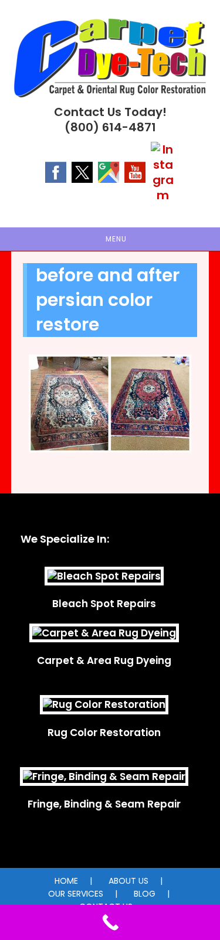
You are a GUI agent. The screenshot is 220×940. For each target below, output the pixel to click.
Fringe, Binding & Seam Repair (104, 804)
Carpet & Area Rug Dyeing (104, 660)
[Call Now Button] (110, 922)
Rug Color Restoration (104, 733)
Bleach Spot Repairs (104, 604)
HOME (66, 881)
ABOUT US (128, 881)
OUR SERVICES (75, 894)
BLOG (144, 894)
